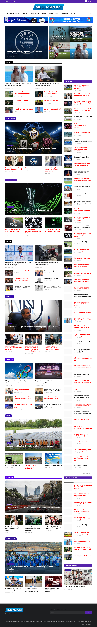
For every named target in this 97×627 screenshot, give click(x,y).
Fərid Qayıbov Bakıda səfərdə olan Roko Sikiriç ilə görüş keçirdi (83, 373)
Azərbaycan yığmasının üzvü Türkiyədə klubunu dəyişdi (81, 171)
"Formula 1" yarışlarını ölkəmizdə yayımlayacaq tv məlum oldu (32, 528)
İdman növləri (10, 539)
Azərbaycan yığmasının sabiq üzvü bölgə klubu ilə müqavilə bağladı (81, 397)
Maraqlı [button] (25, 13)
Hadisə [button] (44, 13)
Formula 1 (9, 477)
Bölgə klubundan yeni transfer (82, 193)
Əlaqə (6, 1)
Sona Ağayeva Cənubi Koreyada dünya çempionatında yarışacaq (32, 590)
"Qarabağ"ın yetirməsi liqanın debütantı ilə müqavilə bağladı (81, 156)
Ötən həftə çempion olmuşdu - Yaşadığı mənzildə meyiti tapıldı (52, 286)
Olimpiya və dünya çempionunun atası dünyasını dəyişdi (18, 264)
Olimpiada (9, 359)
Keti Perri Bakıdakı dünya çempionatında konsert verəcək (12, 528)
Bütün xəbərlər (87, 473)
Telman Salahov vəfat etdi (51, 278)
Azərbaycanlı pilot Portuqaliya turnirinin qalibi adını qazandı (53, 527)
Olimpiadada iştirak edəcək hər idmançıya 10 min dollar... (15, 382)
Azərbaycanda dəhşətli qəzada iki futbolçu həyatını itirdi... (46, 264)
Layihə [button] (73, 13)
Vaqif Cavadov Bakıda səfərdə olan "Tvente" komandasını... (47, 84)
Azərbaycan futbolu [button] (13, 13)
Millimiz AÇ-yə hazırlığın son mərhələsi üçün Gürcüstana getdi (82, 412)
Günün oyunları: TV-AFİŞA (12, 465)
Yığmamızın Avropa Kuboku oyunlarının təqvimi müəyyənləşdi (82, 295)
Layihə (8, 416)
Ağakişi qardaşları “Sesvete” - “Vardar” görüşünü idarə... (77, 588)
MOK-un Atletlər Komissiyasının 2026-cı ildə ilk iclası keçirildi (52, 390)
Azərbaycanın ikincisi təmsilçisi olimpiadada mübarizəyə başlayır (52, 405)
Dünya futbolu (11, 180)
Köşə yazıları (10, 118)
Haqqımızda (12, 1)
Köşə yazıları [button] (35, 13)
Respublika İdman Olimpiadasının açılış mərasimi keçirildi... (48, 382)
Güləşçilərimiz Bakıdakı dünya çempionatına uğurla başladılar (14, 589)
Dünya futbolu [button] (54, 13)
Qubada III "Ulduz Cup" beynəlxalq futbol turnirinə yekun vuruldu (83, 117)
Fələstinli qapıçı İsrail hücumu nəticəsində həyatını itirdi (22, 286)
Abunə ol (88, 612)
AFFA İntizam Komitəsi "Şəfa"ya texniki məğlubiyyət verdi (82, 350)
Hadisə (8, 241)
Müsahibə (9, 296)
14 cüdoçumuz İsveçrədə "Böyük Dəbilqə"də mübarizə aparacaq (52, 590)
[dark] (91, 1)
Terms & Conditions (86, 624)
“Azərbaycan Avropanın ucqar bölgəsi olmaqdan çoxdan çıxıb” (18, 84)
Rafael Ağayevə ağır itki (50, 271)
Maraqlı (8, 62)
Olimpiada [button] (65, 13)
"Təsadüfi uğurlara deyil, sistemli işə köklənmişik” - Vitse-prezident (83, 140)
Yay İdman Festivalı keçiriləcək (53, 465)
